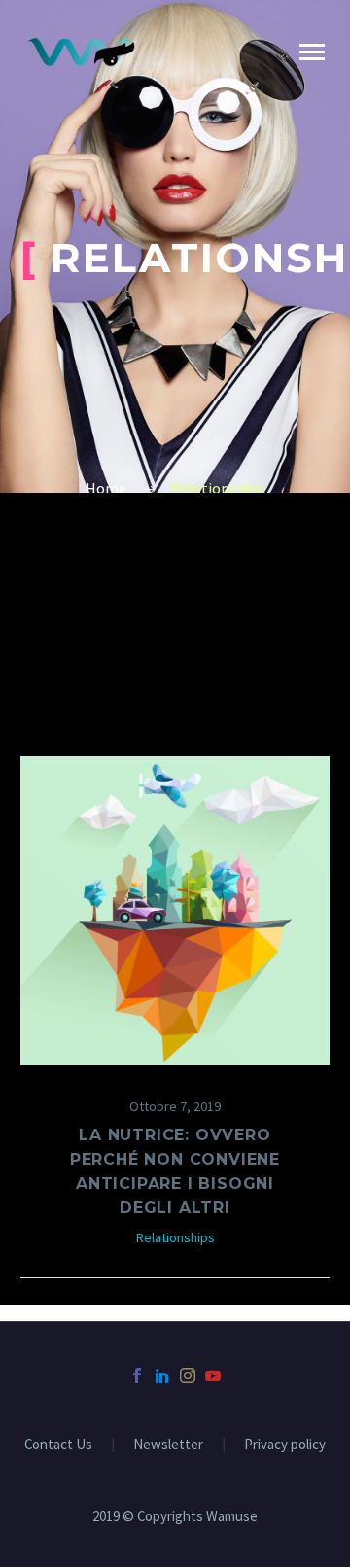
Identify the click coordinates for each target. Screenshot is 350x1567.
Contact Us (58, 1445)
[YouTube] (213, 1375)
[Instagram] (187, 1375)
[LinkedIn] (162, 1375)
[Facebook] (137, 1375)
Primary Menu (312, 52)
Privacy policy (285, 1445)
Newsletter (168, 1445)
